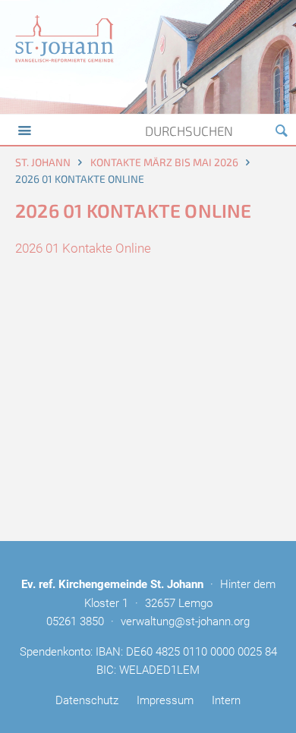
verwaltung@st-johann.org (185, 621)
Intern (226, 700)
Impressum (165, 700)
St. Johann (43, 162)
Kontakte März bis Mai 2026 (164, 162)
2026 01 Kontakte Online (83, 248)
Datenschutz (86, 700)
